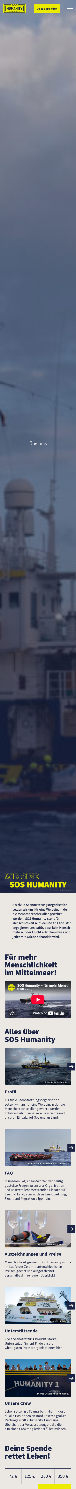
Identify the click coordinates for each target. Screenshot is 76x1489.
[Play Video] (38, 999)
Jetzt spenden (47, 8)
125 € (29, 1476)
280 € (46, 1476)
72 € (13, 1476)
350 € (63, 1476)
